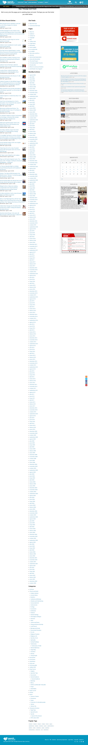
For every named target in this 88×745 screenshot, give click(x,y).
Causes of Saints (35, 696)
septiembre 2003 (34, 517)
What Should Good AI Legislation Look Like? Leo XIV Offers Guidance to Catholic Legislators (10, 25)
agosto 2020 (33, 182)
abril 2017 (32, 260)
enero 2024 (32, 135)
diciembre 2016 (33, 267)
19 (70, 171)
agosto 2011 (33, 392)
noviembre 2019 (33, 199)
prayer (43, 727)
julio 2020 (32, 184)
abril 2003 (32, 526)
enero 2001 (32, 579)
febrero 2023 (33, 156)
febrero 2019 (33, 217)
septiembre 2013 (34, 343)
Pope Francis (33, 669)
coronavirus (39, 727)
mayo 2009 (32, 445)
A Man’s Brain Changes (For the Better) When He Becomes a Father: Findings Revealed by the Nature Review (10, 207)
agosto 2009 (33, 439)
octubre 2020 (33, 178)
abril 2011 (32, 400)
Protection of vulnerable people (38, 702)
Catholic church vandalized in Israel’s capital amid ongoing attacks (73, 86)
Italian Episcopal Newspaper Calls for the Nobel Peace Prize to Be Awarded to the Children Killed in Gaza (9, 124)
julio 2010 (32, 417)
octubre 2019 (33, 201)
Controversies (34, 605)
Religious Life (34, 636)
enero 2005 (32, 485)
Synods (32, 714)
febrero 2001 (33, 577)
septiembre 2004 (34, 493)
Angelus (32, 671)
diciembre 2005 (33, 464)
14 (77, 169)
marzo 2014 (32, 332)
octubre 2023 (33, 141)
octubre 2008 (33, 458)
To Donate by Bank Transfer (36, 63)
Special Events (34, 712)
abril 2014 (32, 330)
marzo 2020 (32, 192)
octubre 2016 (33, 271)
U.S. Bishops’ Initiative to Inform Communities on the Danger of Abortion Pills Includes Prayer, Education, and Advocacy (11, 117)
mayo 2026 (32, 80)
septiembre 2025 (34, 96)
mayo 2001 (32, 571)
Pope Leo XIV (20, 2)
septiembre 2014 (34, 320)
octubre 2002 (33, 538)
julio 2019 (32, 207)
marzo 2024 (32, 131)
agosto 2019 (33, 205)
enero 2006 (32, 462)
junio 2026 (32, 79)
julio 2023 (32, 147)
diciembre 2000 (33, 581)
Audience (32, 33)
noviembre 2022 (33, 162)
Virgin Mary (33, 649)
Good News (32, 661)
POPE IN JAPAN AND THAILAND (38, 684)
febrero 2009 (33, 450)
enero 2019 (32, 219)
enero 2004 (32, 509)
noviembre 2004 (33, 489)
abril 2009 (32, 447)
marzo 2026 (32, 84)
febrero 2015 (33, 310)
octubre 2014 (33, 318)
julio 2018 (32, 230)
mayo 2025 (32, 104)
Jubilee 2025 (33, 41)
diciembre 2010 (33, 408)
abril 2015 (32, 306)
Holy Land (32, 663)
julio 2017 (32, 254)
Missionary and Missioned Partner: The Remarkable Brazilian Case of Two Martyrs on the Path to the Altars (10, 110)
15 (81, 169)
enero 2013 (32, 359)
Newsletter (32, 45)
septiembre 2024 (34, 119)
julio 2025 (32, 100)
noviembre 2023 (33, 139)
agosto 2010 (33, 415)
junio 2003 (32, 522)
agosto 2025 (33, 98)
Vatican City (33, 706)
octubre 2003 (33, 515)
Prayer (32, 686)
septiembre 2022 (34, 166)
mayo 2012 (32, 374)
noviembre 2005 (33, 466)
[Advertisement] (74, 16)
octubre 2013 (33, 341)
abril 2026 (32, 82)
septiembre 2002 (34, 540)
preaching (47, 727)
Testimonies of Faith (36, 645)
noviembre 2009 (33, 433)
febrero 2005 (33, 483)
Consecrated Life (35, 603)
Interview (33, 618)
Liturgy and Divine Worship (37, 624)
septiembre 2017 (34, 250)
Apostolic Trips (34, 673)
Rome (26, 2)
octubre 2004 (33, 491)
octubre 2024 (33, 118)
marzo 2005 (32, 482)
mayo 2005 (32, 478)
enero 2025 (32, 112)
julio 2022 (32, 170)
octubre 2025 (33, 94)
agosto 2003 (33, 519)
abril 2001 (32, 573)
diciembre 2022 (33, 160)
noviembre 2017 (33, 246)
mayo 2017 (32, 258)
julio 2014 (32, 324)
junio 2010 (32, 419)
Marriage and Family (35, 628)
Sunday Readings (35, 642)
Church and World (32, 2)
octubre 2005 (33, 468)
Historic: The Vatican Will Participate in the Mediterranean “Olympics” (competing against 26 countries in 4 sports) (11, 175)
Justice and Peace (35, 622)
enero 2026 (32, 88)
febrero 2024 (33, 133)
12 (70, 169)
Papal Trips (33, 710)
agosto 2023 (33, 145)
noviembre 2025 (33, 92)
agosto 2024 (33, 121)
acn (42, 729)
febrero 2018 (33, 240)
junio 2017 (32, 256)
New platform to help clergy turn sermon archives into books (72, 83)
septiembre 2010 (34, 413)
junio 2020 (32, 186)
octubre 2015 (33, 295)
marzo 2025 (32, 108)
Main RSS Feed (33, 23)
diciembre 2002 (33, 534)
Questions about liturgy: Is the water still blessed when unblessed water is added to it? (76, 108)
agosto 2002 (33, 542)
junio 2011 (32, 396)
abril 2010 (32, 423)
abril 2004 (32, 503)
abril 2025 (32, 106)
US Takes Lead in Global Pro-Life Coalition (10, 155)
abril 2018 (32, 236)
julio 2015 (32, 300)
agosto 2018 (33, 228)
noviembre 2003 (33, 513)
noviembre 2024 (33, 116)
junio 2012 (32, 373)
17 (62, 171)
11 (66, 169)
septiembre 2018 (34, 227)
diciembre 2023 (33, 137)
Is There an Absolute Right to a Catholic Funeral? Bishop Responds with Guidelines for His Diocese (11, 168)
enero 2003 (32, 532)
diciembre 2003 (33, 511)
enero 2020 (32, 195)
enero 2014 (32, 336)
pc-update (32, 51)
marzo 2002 (32, 552)
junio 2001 (32, 569)
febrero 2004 (33, 507)
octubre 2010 (33, 411)
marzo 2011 (32, 402)
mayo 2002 (32, 548)
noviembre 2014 (33, 316)
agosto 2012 (33, 369)
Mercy (32, 682)
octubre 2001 (33, 561)
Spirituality (33, 640)
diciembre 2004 (33, 487)
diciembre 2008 (33, 454)
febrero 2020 (33, 193)
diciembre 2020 (33, 174)
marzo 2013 (32, 355)
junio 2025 (32, 102)
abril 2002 (32, 550)
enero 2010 (32, 429)
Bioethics (33, 597)
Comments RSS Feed (35, 25)
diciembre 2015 (33, 291)
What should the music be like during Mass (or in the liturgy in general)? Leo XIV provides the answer (11, 90)
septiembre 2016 (34, 273)
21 (77, 171)
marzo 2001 (32, 575)
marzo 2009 (32, 448)
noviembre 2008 (33, 456)
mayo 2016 (32, 281)
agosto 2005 (33, 472)
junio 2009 (32, 443)
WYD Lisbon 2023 (35, 717)
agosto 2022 (33, 168)
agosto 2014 (33, 322)
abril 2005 (32, 480)
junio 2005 (32, 476)
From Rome (32, 659)
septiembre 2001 (34, 563)
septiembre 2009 (34, 437)
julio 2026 (32, 77)
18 (66, 171)
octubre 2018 (33, 225)
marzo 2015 (32, 308)
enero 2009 (32, 452)
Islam (32, 620)
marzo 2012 (32, 378)
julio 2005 (32, 474)
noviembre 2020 (33, 176)
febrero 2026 (33, 86)
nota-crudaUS (33, 47)
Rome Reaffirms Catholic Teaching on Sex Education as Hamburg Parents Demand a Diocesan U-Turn (10, 59)
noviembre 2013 (33, 339)
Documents (40, 2)
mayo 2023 (32, 151)
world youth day (31, 729)
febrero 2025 (33, 110)
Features (33, 612)
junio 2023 (32, 149)
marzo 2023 (32, 154)
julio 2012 (32, 371)
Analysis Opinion (34, 593)
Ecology (32, 606)
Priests (31, 692)
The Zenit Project (34, 61)
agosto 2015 (33, 299)
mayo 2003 (32, 524)
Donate (46, 2)
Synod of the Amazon (36, 716)
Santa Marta (33, 688)
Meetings (33, 680)
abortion (30, 727)
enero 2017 (32, 265)
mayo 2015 (32, 304)
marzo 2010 (32, 425)
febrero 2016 (33, 287)
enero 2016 (32, 289)
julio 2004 (32, 497)
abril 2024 (32, 129)
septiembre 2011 (34, 390)
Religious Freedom (35, 634)
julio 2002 (32, 544)
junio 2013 (32, 349)
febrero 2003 (33, 530)
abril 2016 (32, 283)
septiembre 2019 (34, 203)
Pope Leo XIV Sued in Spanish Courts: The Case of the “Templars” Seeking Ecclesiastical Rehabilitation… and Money (11, 160)
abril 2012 (32, 376)
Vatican (32, 704)
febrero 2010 (33, 427)
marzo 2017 (32, 262)
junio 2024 (32, 125)
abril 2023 (32, 153)
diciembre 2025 (33, 90)
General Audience (35, 677)
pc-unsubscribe (33, 49)
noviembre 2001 (33, 559)
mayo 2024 (32, 127)
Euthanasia (33, 610)
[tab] (68, 235)
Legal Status (33, 43)
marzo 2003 (32, 528)
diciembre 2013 (33, 337)
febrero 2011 (33, 404)
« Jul (62, 178)
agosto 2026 (33, 75)
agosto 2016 (33, 275)
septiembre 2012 (34, 367)
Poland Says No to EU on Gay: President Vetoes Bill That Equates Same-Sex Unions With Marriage (10, 149)
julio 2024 (32, 123)
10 (62, 169)
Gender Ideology (34, 614)
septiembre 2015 (34, 297)
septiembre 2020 (34, 180)
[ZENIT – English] (10, 2)
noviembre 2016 (33, 269)
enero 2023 (32, 158)
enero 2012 (32, 382)
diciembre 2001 (33, 557)
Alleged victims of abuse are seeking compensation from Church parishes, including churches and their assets (9, 187)
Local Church (34, 626)
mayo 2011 (32, 398)
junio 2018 (32, 232)
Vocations (33, 651)
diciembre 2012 (33, 361)
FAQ (31, 39)
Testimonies (34, 644)
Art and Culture (34, 595)
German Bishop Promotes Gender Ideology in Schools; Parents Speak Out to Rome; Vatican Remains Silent (76, 121)
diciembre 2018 (33, 221)
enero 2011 (32, 406)
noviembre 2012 (33, 363)
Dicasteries (33, 698)
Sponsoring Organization (35, 57)
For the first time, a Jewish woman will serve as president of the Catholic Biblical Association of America (75, 102)
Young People (34, 655)
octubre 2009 (33, 435)
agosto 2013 (33, 345)
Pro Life (32, 632)
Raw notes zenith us (34, 53)
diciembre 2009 (33, 431)
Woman (32, 653)
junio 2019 (32, 209)
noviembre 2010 (33, 409)
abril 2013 (32, 353)
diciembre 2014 (33, 314)
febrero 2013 (33, 357)
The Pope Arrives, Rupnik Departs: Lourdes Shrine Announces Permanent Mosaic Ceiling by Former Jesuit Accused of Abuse (10, 52)
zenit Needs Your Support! (36, 68)
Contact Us (32, 35)
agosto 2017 (33, 252)
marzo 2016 (32, 285)
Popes (32, 700)
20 (73, 171)
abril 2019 (32, 213)
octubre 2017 (33, 248)
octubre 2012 (33, 365)
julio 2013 (32, 347)
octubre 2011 (33, 388)
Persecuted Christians (36, 630)
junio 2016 (32, 279)
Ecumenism (33, 608)
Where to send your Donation (36, 66)
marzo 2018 (32, 238)
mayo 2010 (32, 421)
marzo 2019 (32, 215)
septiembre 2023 (34, 143)
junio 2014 (32, 326)
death (34, 727)
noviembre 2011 (33, 386)
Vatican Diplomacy (35, 647)
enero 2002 (32, 556)
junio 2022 (32, 172)
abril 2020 (32, 190)
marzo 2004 (32, 505)
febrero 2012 (33, 380)
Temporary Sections (34, 708)
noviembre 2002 (33, 536)
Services (32, 55)
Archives (32, 589)
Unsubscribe (33, 65)
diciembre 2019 (33, 197)
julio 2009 (32, 441)
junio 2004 (32, 499)
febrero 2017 (33, 264)
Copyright (32, 37)
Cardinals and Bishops (36, 599)
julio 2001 (32, 567)
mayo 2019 (32, 211)
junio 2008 (32, 460)
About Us (32, 31)
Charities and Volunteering (37, 601)
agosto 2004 (33, 495)
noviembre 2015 (33, 293)
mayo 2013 (32, 351)
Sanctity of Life (34, 638)
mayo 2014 (32, 328)
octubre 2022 (33, 164)
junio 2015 (32, 302)
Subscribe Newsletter (35, 59)
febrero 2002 (33, 554)
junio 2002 (32, 546)
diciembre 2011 (33, 384)
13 (73, 169)
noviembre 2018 (33, 223)
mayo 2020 (32, 188)
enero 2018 (32, 242)
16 (84, 169)
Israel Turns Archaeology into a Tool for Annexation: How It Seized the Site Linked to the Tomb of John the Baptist (10, 103)
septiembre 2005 (34, 470)
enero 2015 (32, 312)
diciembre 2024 (33, 114)
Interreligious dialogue (36, 616)
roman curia (38, 729)
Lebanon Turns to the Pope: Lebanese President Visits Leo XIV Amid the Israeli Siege (69, 198)
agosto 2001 (33, 565)
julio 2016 (32, 277)
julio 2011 (32, 394)
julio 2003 (32, 520)
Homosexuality (33, 665)
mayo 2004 (32, 501)
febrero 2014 (33, 334)
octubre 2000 (33, 583)
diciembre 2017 (33, 244)
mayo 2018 (32, 234)
